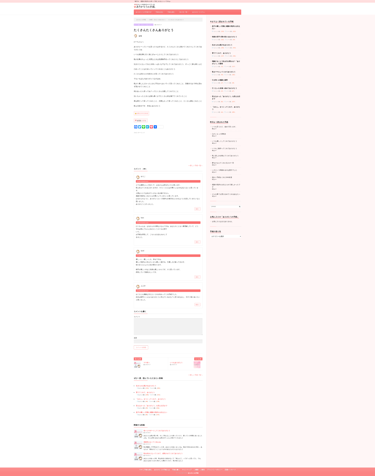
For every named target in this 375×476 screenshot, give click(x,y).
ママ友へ (147, 362)
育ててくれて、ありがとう (145, 392)
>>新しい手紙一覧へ (195, 165)
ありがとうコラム (198, 12)
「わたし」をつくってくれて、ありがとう (151, 399)
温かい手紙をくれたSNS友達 (222, 177)
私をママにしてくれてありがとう (223, 72)
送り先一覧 (183, 12)
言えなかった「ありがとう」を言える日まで (151, 405)
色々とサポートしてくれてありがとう (157, 430)
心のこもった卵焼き (219, 134)
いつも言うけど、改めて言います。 (224, 127)
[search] (239, 206)
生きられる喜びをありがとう (146, 386)
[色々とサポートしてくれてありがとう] (138, 433)
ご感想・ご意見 (199, 470)
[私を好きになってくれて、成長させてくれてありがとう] (138, 456)
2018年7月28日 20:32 (142, 256)
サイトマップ (187, 470)
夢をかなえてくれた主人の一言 (223, 163)
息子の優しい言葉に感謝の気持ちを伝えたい (151, 412)
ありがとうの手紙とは (162, 470)
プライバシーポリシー (215, 470)
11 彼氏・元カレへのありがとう (144, 24)
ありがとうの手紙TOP (143, 12)
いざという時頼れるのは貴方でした (224, 170)
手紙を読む (159, 12)
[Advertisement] (150, 147)
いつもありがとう (176, 362)
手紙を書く (171, 12)
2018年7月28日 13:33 (142, 222)
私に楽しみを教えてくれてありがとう (225, 155)
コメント (137, 316)
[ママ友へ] (138, 365)
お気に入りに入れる (142, 113)
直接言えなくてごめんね (152, 442)
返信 (197, 209)
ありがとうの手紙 (193, 473)
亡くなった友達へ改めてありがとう (224, 88)
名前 (135, 338)
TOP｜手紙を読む (145, 470)
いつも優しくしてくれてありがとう (224, 141)
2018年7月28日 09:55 (142, 181)
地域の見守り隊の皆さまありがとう (224, 37)
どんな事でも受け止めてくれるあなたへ (226, 194)
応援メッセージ (230, 470)
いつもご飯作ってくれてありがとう (224, 148)
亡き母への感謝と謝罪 (220, 80)
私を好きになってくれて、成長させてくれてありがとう (163, 453)
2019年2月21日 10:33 (142, 291)
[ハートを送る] (135, 120)
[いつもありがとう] (198, 365)
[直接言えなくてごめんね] (138, 445)
